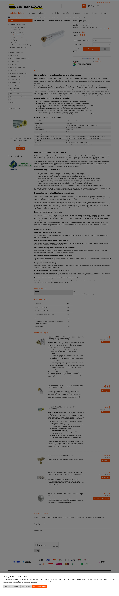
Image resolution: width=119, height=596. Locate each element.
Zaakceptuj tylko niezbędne (11, 586)
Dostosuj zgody (26, 586)
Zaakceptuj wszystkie (39, 586)
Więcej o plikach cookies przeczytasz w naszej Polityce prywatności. (20, 582)
